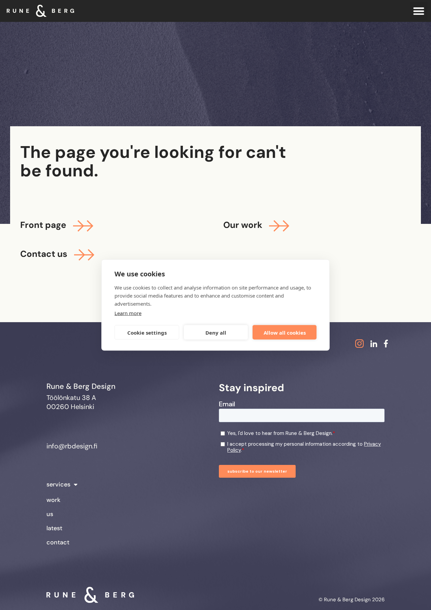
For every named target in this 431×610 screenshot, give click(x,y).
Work (53, 500)
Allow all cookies (285, 332)
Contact (57, 542)
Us (49, 514)
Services (58, 484)
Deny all (215, 332)
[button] (419, 11)
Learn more (127, 313)
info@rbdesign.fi (71, 446)
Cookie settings (147, 332)
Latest (54, 528)
